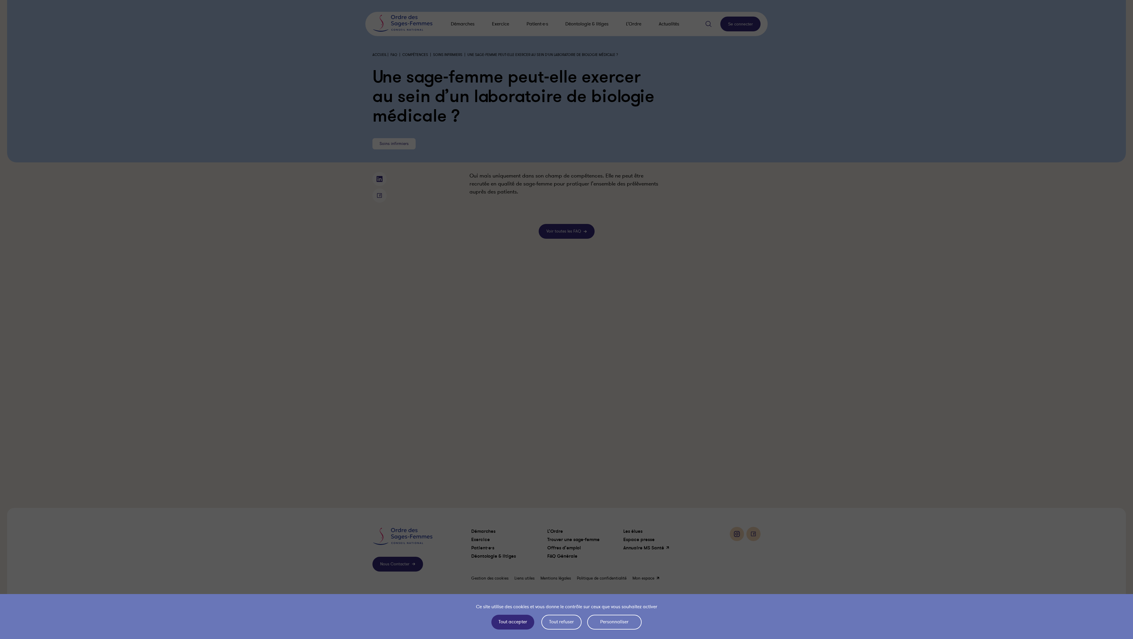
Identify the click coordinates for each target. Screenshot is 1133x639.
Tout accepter (512, 622)
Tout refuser (561, 622)
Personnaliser (614, 622)
